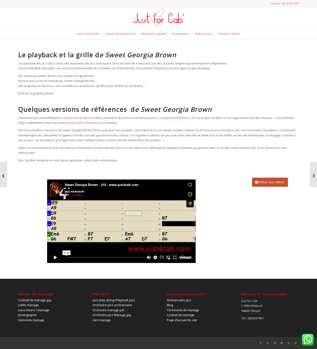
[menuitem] (88, 33)
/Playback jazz (114, 300)
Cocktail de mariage (180, 315)
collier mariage (28, 305)
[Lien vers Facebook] (260, 343)
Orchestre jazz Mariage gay (112, 315)
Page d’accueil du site (182, 320)
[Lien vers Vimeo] (281, 343)
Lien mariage (102, 320)
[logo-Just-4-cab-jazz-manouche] (158, 17)
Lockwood (166, 118)
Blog (170, 305)
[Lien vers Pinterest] (295, 343)
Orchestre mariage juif (108, 310)
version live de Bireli (76, 118)
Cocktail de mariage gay (35, 300)
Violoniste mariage (31, 320)
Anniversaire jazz (179, 300)
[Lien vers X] (267, 343)
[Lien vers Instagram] (274, 343)
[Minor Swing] (313, 174)
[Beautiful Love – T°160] (3, 174)
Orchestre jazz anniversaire (112, 305)
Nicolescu (184, 118)
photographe (27, 315)
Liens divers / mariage (33, 310)
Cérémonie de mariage (183, 310)
